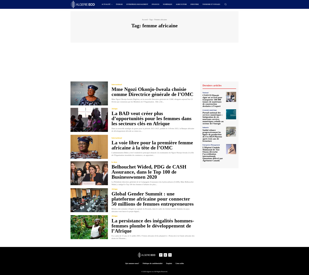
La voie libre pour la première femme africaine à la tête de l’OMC (152, 145)
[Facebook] (160, 255)
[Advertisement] (154, 63)
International (117, 84)
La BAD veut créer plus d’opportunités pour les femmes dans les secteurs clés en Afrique (151, 118)
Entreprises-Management (211, 145)
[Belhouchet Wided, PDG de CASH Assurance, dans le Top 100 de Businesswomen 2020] (89, 173)
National (205, 92)
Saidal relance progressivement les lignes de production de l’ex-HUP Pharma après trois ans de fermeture (212, 135)
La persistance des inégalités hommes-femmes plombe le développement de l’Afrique (153, 226)
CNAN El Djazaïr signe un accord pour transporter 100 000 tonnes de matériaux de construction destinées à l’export (212, 100)
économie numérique (210, 110)
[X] (170, 255)
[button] (225, 4)
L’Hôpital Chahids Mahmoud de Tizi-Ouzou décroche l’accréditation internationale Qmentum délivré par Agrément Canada (213, 154)
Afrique (115, 109)
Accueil (145, 20)
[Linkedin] (165, 255)
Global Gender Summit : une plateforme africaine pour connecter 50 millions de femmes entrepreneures (153, 199)
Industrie (206, 127)
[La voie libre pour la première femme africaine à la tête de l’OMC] (89, 147)
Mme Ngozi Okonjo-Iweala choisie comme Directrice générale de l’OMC (152, 91)
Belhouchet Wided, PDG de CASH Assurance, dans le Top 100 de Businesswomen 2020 (149, 172)
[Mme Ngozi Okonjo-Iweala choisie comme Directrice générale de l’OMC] (89, 93)
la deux (114, 162)
